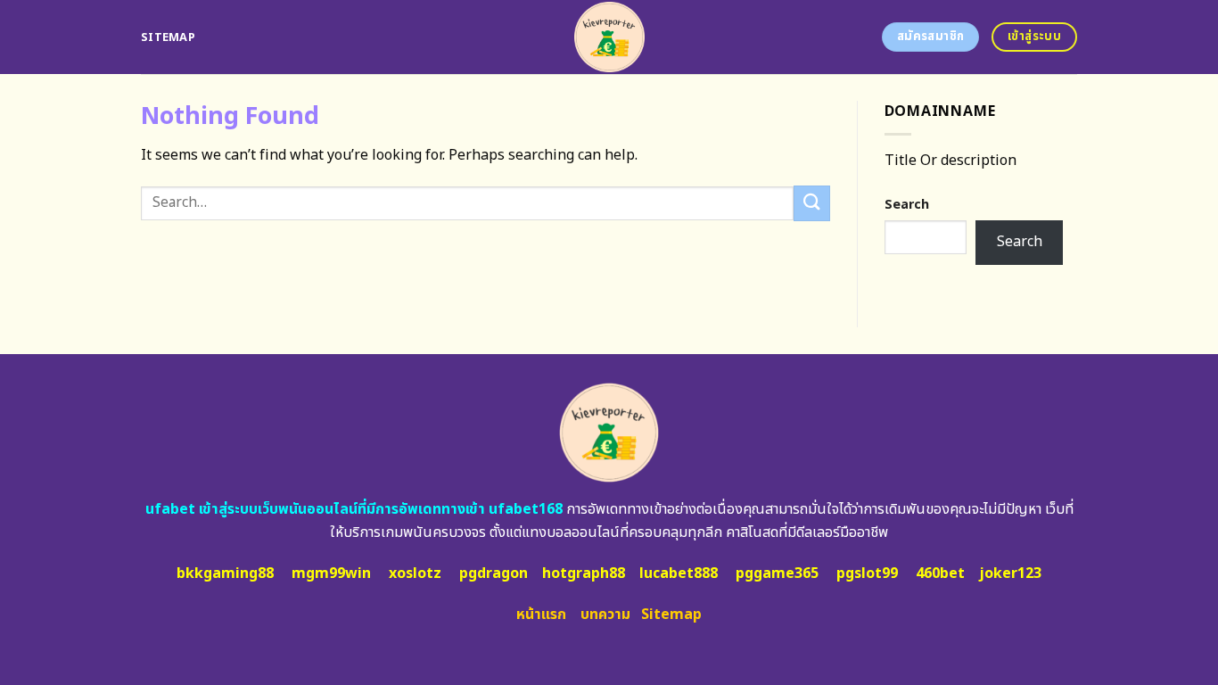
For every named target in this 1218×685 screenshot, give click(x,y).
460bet (940, 573)
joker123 (1010, 573)
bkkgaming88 (225, 573)
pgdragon (493, 573)
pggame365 (777, 573)
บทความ (605, 614)
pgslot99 (867, 573)
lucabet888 (678, 573)
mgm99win (331, 573)
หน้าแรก (541, 614)
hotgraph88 (583, 573)
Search (907, 204)
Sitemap (168, 37)
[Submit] (811, 203)
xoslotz (415, 573)
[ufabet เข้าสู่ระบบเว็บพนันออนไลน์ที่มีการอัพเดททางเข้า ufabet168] (609, 37)
